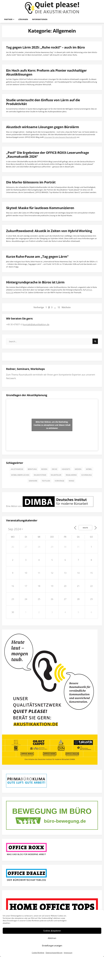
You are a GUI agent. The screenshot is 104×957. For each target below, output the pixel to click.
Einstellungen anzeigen (52, 945)
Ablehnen (52, 938)
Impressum (68, 952)
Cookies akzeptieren (52, 930)
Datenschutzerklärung (54, 952)
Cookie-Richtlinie (38, 952)
